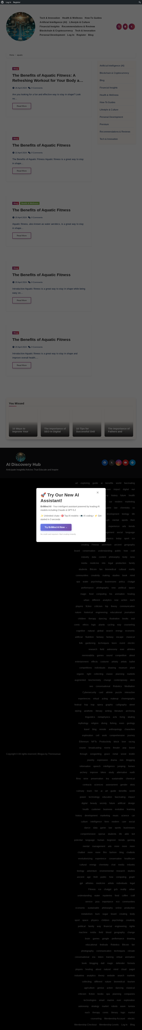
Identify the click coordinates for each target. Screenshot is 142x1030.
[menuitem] (2, 2)
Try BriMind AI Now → (56, 527)
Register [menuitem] (16, 2)
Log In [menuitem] (8, 2)
